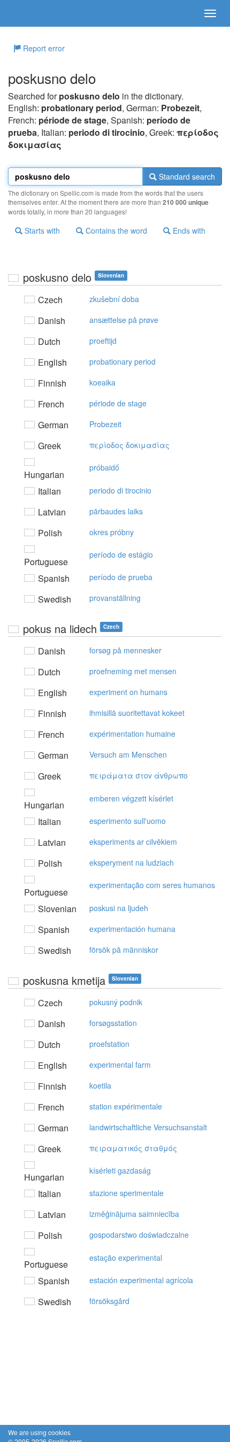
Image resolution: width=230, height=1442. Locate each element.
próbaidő (104, 467)
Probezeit (105, 424)
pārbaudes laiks (116, 511)
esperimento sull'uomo (127, 820)
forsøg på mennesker (125, 650)
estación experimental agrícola (141, 1280)
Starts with (41, 230)
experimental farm (120, 1064)
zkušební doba (114, 299)
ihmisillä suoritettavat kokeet (137, 712)
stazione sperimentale (126, 1192)
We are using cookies (39, 1432)
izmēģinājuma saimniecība (134, 1213)
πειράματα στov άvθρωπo (138, 775)
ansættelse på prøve (123, 319)
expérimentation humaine (132, 733)
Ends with (188, 230)
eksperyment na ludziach (131, 862)
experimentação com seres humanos (152, 885)
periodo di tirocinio (120, 490)
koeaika (102, 382)
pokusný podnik (115, 1002)
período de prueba (120, 577)
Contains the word (115, 230)
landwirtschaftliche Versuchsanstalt (148, 1127)
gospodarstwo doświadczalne (139, 1234)
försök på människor (123, 949)
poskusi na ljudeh (118, 908)
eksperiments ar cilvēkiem (133, 841)
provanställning (115, 597)
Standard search (186, 176)
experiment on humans (128, 692)
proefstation (109, 1043)
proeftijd (103, 340)
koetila (100, 1085)
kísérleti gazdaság (120, 1170)
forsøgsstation (113, 1022)
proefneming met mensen (133, 671)
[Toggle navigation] (210, 13)
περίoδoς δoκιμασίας (129, 444)
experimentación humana (132, 928)
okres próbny (111, 532)
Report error (43, 48)
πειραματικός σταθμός (133, 1148)
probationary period (122, 361)
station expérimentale (125, 1106)
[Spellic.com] (27, 13)
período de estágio (121, 554)
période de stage (118, 403)
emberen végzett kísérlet (131, 798)
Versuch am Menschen (128, 754)
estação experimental (125, 1257)
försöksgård (109, 1301)
